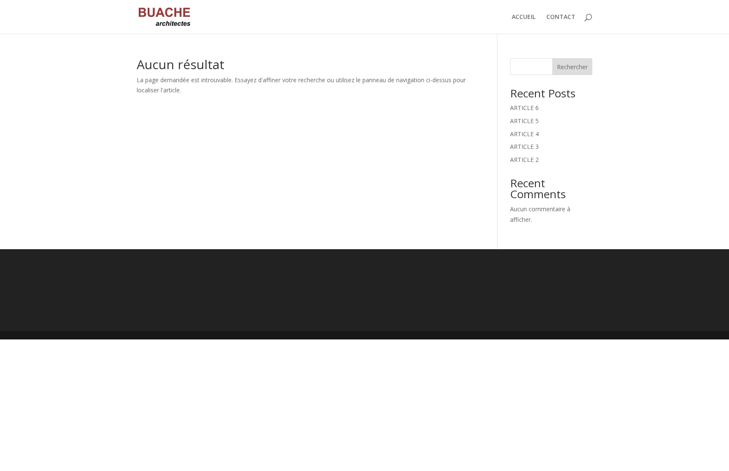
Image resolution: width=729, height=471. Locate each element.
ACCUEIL (523, 17)
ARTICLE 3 (524, 147)
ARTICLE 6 (524, 108)
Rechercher (572, 67)
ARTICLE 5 (524, 121)
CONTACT (560, 17)
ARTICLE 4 (524, 134)
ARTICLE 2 (524, 160)
